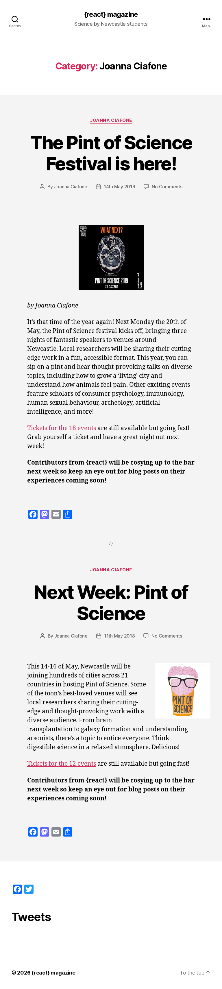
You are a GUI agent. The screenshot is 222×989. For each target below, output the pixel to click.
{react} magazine (111, 14)
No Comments (167, 186)
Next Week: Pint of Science (111, 602)
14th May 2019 (119, 186)
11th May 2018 (119, 636)
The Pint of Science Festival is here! (111, 153)
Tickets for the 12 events (61, 764)
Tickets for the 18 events (61, 428)
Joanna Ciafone (111, 120)
